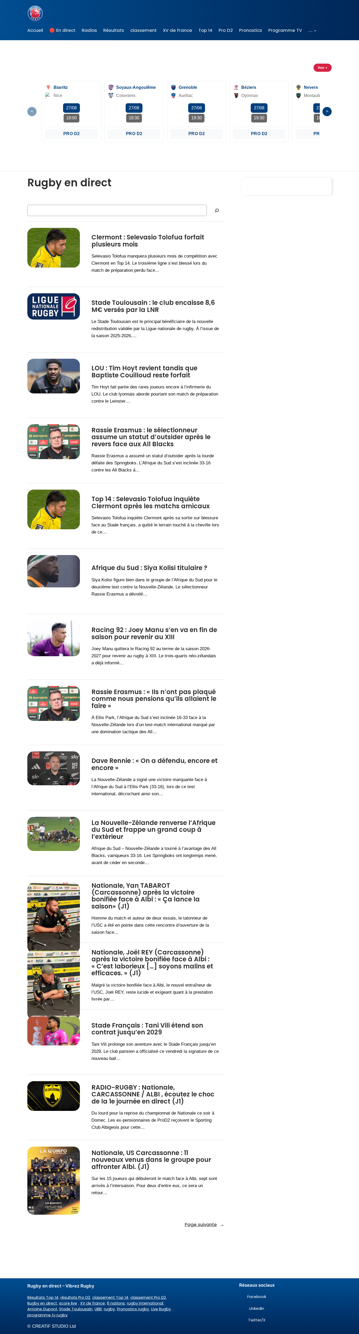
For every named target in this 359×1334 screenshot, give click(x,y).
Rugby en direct (42, 1303)
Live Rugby (161, 1309)
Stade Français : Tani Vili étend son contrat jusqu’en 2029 (147, 1029)
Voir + (322, 68)
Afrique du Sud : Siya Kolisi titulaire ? (149, 568)
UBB (98, 1309)
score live (68, 1303)
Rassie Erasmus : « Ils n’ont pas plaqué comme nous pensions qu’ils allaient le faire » (153, 699)
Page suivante (204, 1224)
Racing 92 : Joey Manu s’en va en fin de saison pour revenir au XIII (154, 633)
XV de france (92, 1303)
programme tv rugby (47, 1315)
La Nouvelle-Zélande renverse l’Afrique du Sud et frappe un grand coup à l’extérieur (153, 829)
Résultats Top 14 (42, 1297)
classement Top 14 (110, 1297)
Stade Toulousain (76, 1309)
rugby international (145, 1303)
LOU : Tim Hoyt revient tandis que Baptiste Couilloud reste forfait (144, 372)
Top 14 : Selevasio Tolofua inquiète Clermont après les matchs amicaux (150, 503)
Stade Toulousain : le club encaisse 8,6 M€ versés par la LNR (153, 306)
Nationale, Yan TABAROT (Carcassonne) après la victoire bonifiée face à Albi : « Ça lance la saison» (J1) (145, 896)
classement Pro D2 (148, 1297)
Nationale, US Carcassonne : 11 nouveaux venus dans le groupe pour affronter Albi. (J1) (151, 1160)
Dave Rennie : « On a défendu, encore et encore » (154, 764)
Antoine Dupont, (42, 1309)
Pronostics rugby (133, 1309)
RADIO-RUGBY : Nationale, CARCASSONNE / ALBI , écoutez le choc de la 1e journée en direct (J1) (152, 1094)
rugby (109, 1309)
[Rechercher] (216, 210)
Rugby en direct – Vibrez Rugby (60, 1286)
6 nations (116, 1303)
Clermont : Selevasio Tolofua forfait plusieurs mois (147, 241)
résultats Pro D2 (75, 1297)
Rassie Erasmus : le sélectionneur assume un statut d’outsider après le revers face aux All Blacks (151, 437)
